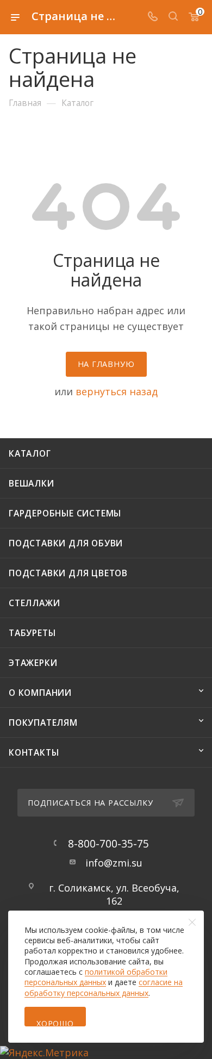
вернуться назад (117, 391)
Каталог (30, 453)
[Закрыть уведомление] (192, 922)
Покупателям (43, 722)
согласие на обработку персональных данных (103, 987)
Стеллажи (34, 603)
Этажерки (33, 663)
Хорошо (55, 1022)
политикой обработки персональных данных (95, 977)
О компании (40, 693)
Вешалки (31, 483)
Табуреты (32, 633)
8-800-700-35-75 (108, 843)
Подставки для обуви (66, 543)
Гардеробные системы (65, 513)
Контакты (34, 752)
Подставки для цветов (68, 573)
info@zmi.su (113, 862)
